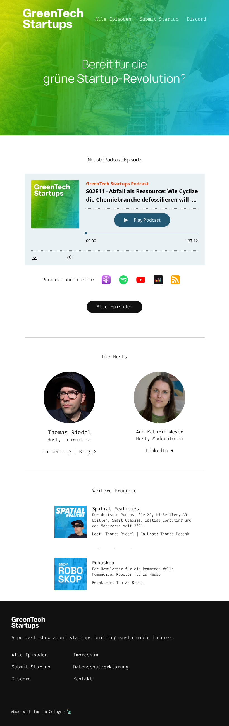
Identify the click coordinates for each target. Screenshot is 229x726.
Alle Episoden (115, 307)
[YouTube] (143, 279)
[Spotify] (126, 279)
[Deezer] (161, 279)
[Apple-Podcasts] (109, 279)
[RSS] (178, 279)
